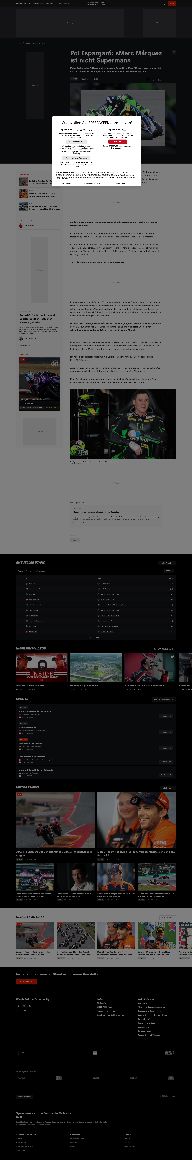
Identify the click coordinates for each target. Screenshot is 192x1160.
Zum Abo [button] (117, 142)
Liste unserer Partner (118, 177)
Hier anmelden (117, 148)
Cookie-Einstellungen (123, 184)
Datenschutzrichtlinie (92, 184)
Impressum (66, 184)
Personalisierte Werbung (76, 158)
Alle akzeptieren (76, 142)
